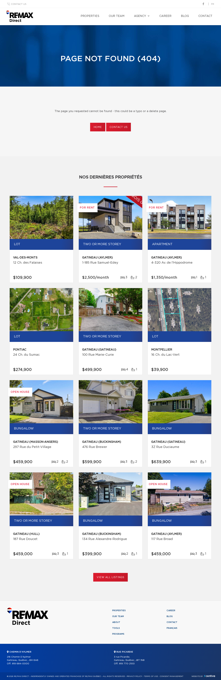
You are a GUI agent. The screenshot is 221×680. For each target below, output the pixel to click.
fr (212, 4)
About (116, 622)
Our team (116, 16)
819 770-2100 (127, 664)
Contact (205, 16)
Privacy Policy (134, 676)
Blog (185, 16)
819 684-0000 (20, 664)
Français (172, 628)
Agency (140, 16)
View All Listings (110, 577)
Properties (90, 16)
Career (165, 16)
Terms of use (151, 676)
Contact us (18, 4)
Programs (118, 634)
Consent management (171, 676)
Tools (116, 628)
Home (98, 127)
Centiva (209, 676)
